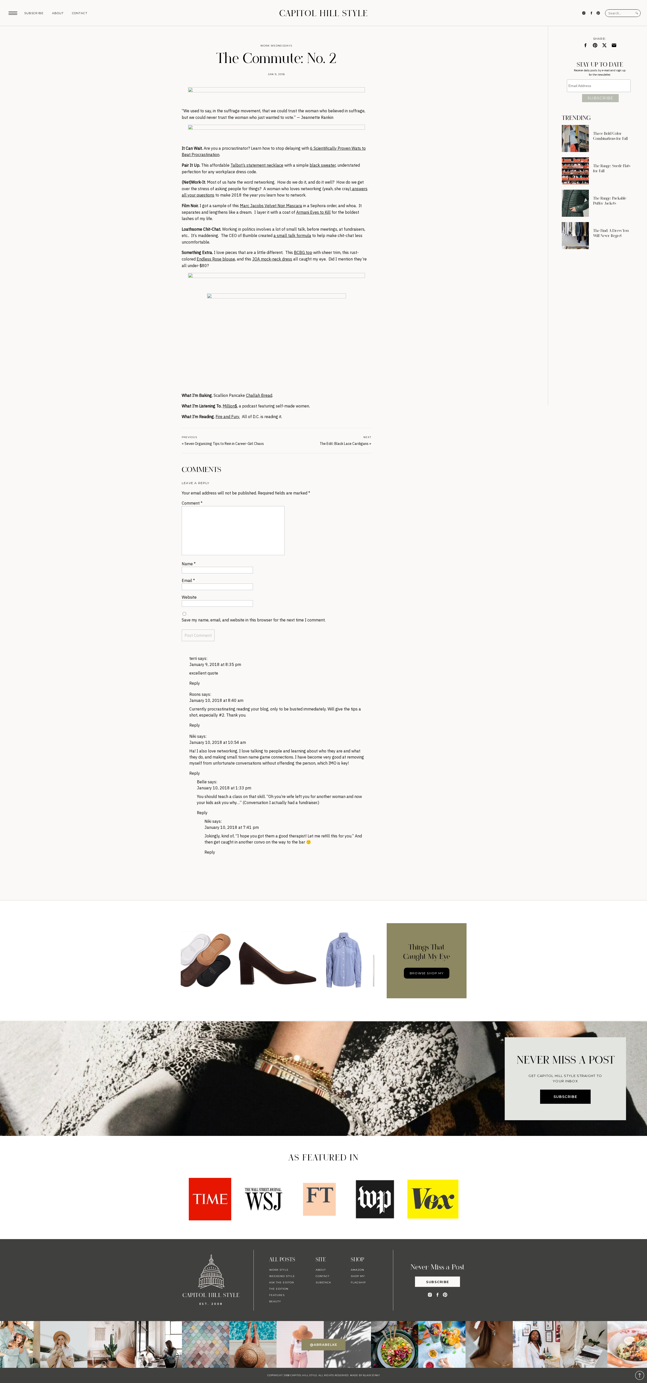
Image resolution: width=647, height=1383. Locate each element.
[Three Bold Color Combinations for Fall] (575, 138)
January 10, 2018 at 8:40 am (216, 700)
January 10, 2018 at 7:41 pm (231, 827)
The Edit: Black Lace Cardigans (344, 443)
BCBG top (303, 252)
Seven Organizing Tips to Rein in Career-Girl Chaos (224, 443)
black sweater (323, 165)
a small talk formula (292, 235)
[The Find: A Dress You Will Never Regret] (575, 235)
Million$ (230, 405)
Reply (194, 683)
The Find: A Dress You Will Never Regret (611, 233)
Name (189, 563)
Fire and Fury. (228, 416)
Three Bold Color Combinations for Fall (610, 136)
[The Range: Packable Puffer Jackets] (575, 203)
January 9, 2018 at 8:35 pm (215, 664)
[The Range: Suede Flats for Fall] (575, 170)
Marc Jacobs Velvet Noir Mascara (271, 205)
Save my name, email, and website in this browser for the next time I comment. (254, 619)
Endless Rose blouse (216, 259)
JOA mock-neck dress (272, 259)
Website (189, 597)
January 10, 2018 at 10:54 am (217, 742)
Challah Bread (259, 395)
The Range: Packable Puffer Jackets (609, 201)
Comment (192, 503)
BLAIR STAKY (371, 1375)
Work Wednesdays (276, 45)
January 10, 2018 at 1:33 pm (224, 787)
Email (188, 580)
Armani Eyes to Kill (313, 212)
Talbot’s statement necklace (256, 165)
